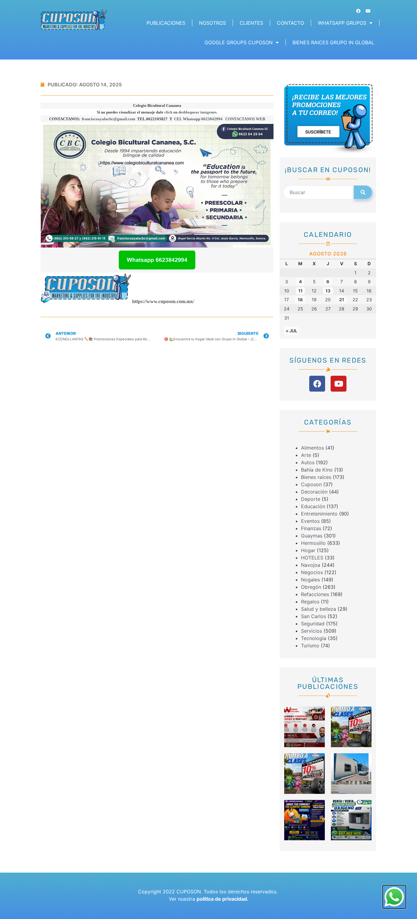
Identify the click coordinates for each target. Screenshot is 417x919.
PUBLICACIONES (166, 23)
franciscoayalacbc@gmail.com (108, 119)
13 (328, 290)
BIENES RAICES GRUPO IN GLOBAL (333, 42)
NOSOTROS (212, 23)
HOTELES (312, 558)
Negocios (312, 572)
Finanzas (311, 528)
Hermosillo (313, 543)
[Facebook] (358, 11)
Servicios (311, 631)
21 (341, 299)
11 (300, 290)
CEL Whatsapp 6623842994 (198, 119)
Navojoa (310, 565)
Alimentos (312, 448)
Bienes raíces (316, 477)
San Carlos (313, 616)
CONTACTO (290, 23)
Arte (306, 455)
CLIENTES (251, 23)
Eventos (310, 521)
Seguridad (313, 624)
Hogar (308, 550)
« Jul (291, 330)
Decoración (314, 492)
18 (300, 299)
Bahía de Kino (317, 470)
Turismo (310, 645)
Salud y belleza (318, 609)
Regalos (310, 602)
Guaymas (311, 536)
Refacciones (315, 594)
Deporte (310, 499)
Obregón (311, 587)
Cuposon (311, 484)
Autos (307, 462)
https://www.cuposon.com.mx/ (163, 301)
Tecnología (313, 638)
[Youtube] (368, 11)
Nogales (310, 580)
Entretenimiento (319, 514)
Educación (313, 506)
